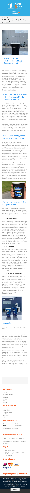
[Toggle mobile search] (28, 2)
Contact (5, 399)
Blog (4, 400)
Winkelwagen (6, 392)
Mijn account (6, 417)
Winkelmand (15, 13)
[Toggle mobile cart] (25, 2)
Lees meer (6, 443)
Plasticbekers (6, 410)
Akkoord (15, 489)
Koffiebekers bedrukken (9, 413)
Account (14, 11)
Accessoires (6, 415)
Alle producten (7, 409)
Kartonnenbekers (7, 412)
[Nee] (28, 484)
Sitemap (5, 402)
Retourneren (6, 396)
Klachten (5, 397)
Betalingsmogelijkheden (9, 394)
